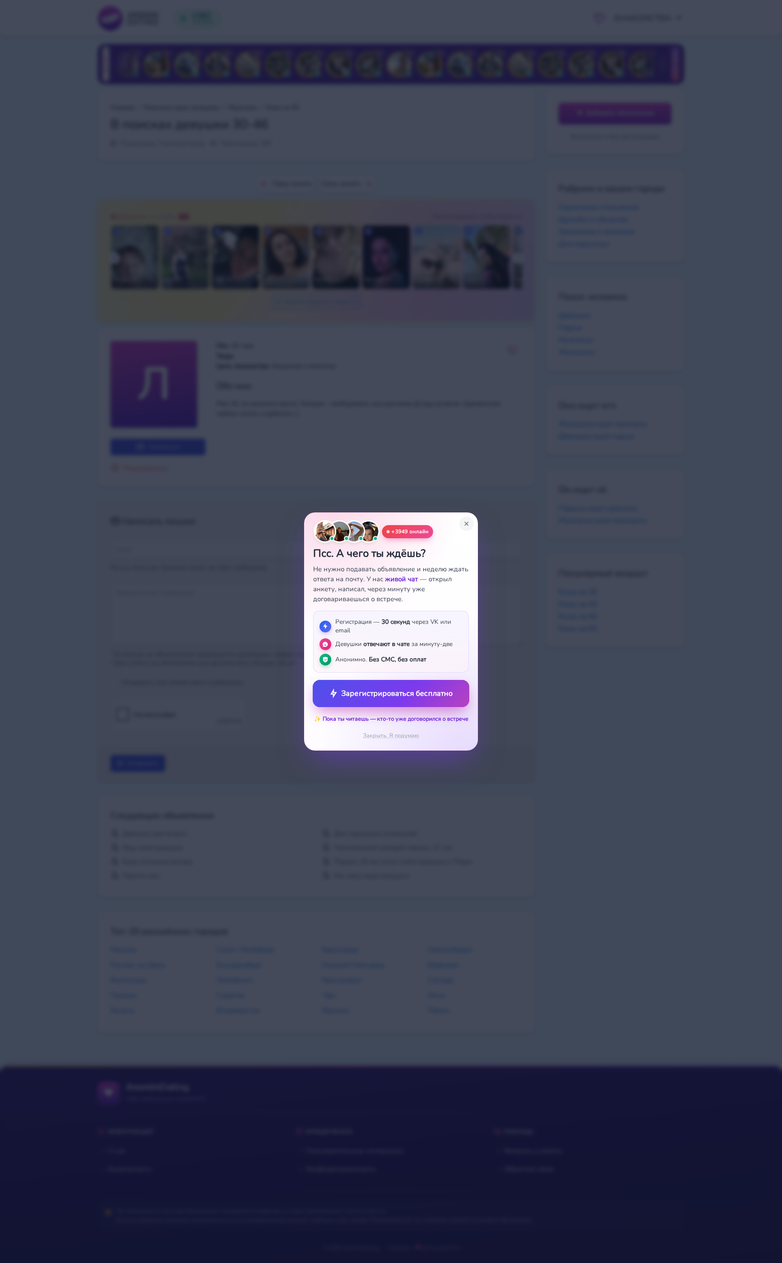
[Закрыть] (466, 524)
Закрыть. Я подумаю (391, 736)
